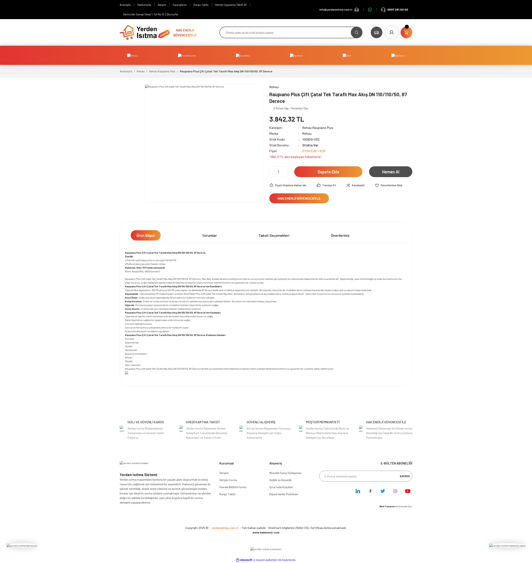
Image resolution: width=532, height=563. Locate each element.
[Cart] (406, 32)
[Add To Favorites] (388, 185)
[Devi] (347, 55)
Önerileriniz (340, 235)
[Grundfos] (243, 55)
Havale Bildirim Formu (232, 487)
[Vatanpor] (398, 55)
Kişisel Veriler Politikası (283, 494)
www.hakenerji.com (266, 532)
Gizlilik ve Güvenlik (280, 480)
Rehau (307, 133)
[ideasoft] (244, 560)
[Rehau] (132, 55)
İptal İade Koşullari (281, 487)
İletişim (224, 473)
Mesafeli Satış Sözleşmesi (285, 473)
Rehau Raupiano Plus (317, 128)
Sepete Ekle (328, 171)
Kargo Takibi (227, 494)
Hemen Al (390, 171)
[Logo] (145, 32)
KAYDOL (405, 476)
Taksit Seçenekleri (274, 235)
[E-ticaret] (265, 560)
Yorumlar (209, 235)
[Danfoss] (296, 55)
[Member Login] (391, 32)
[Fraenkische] (187, 55)
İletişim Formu (228, 480)
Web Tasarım (387, 506)
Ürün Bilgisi (146, 235)
